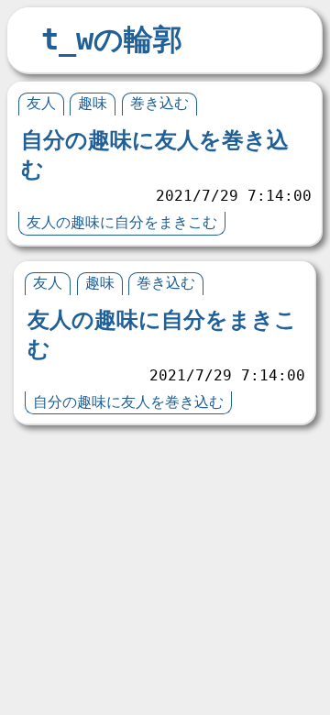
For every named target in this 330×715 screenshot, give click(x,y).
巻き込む (159, 103)
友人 (41, 103)
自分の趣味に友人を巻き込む (128, 402)
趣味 (92, 103)
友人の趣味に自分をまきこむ (122, 222)
